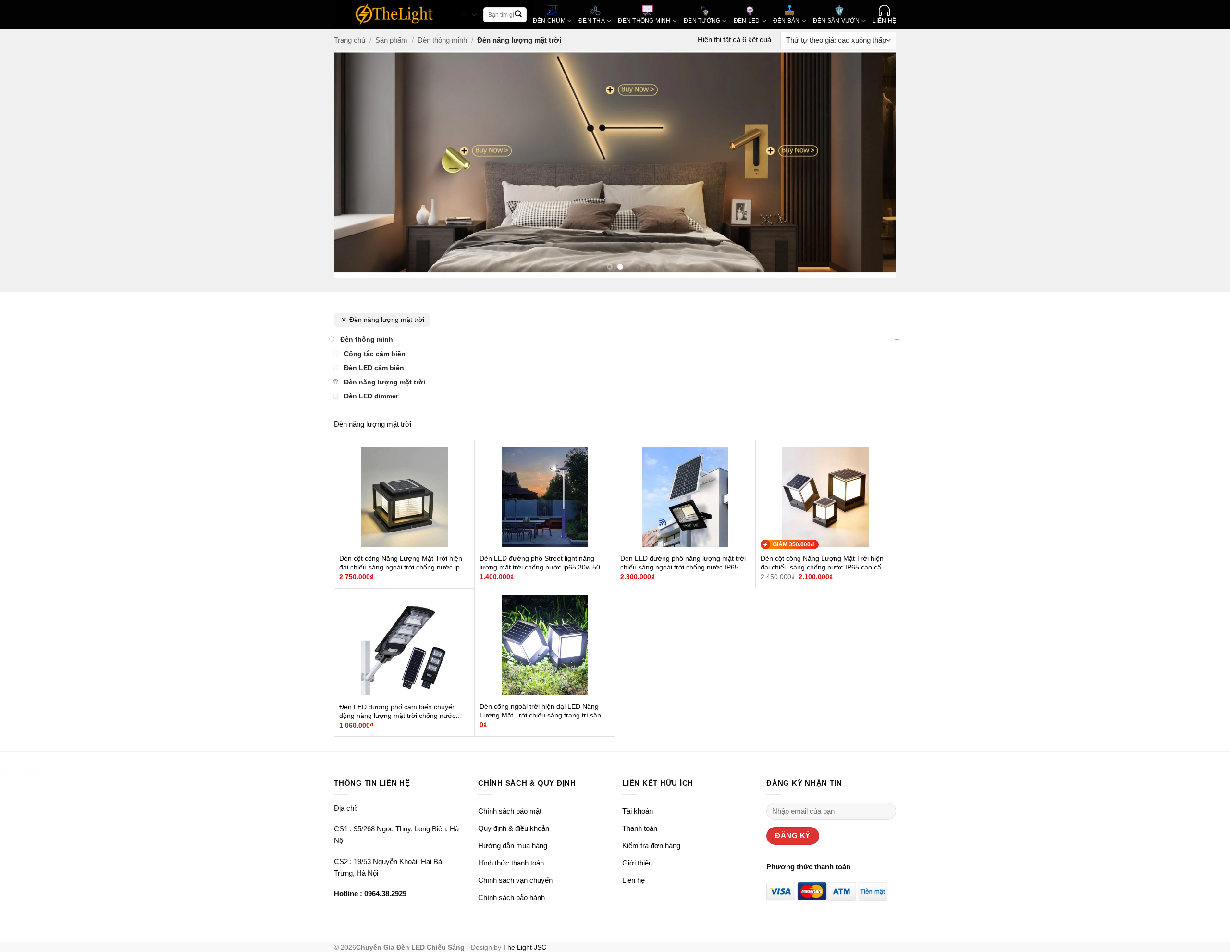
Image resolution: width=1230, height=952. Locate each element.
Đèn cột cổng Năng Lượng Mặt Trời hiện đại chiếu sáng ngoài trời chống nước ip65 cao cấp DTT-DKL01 (403, 563)
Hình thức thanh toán (511, 863)
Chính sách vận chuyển (515, 880)
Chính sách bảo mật (509, 811)
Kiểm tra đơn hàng (651, 845)
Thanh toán (639, 828)
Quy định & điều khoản (513, 828)
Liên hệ (633, 880)
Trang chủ (349, 40)
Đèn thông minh (442, 40)
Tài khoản (637, 811)
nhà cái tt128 (20, 771)
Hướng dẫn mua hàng (512, 845)
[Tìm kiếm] (518, 15)
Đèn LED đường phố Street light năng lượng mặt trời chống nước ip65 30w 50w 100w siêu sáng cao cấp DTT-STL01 (542, 563)
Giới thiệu (637, 863)
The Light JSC (524, 947)
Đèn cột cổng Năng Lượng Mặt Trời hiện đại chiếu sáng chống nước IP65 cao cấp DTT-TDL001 (823, 563)
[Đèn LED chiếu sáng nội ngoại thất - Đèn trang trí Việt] (394, 14)
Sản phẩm (391, 40)
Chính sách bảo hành (511, 897)
